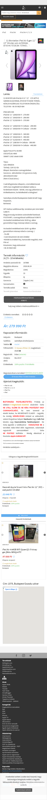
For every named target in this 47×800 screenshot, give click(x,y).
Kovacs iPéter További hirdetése (24, 377)
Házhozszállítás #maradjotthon (13, 763)
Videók (4, 687)
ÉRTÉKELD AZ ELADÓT (34, 373)
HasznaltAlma (20, 422)
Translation (37, 94)
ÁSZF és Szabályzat (8, 744)
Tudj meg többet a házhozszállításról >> (23, 306)
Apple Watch (6, 720)
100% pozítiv (15, 504)
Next (40, 65)
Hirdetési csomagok (9, 751)
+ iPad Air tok (7, 386)
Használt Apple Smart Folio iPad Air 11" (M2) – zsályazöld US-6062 (23, 488)
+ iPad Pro (6, 390)
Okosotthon (6, 722)
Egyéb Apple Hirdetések (10, 728)
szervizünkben (22, 430)
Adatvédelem (6, 740)
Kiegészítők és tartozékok (11, 707)
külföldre (19, 433)
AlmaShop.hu (7, 665)
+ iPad (5, 392)
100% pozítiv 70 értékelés (24, 364)
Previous (7, 65)
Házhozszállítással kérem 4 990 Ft (24, 299)
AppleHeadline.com (9, 669)
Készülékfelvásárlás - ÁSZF (11, 746)
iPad (3, 711)
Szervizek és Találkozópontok (12, 761)
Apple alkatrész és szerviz (11, 730)
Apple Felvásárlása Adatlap (11, 757)
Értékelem (9, 317)
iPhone (4, 716)
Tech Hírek (5, 691)
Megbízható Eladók (8, 748)
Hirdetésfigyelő (7, 742)
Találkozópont (33, 422)
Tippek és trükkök (8, 699)
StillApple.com (7, 663)
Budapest (18, 337)
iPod (3, 713)
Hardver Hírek (7, 695)
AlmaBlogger (6, 693)
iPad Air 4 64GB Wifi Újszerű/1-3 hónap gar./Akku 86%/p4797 (19, 551)
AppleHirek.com (7, 667)
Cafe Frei (40, 419)
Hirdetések (25, 13)
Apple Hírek (6, 685)
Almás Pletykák (7, 697)
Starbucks (28, 419)
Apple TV (5, 718)
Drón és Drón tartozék (9, 724)
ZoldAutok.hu (7, 671)
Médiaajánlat (6, 738)
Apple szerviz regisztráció (10, 755)
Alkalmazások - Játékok (10, 701)
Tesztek (4, 689)
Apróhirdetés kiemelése (10, 753)
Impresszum (6, 736)
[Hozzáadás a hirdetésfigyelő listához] (26, 255)
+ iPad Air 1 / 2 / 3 (9, 388)
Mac (3, 709)
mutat (17, 344)
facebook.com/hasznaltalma (12, 771)
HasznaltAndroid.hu (9, 673)
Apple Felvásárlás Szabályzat (12, 759)
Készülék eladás (8, 17)
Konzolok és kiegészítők (10, 726)
